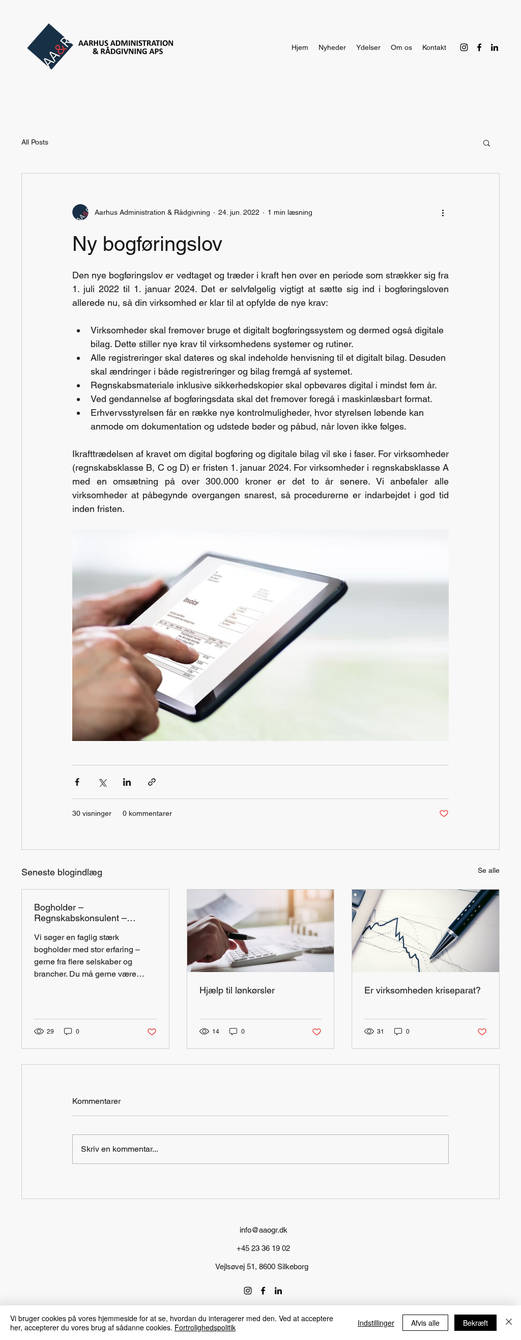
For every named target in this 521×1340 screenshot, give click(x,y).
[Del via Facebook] (77, 782)
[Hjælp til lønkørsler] (260, 931)
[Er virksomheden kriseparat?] (425, 931)
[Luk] (509, 1323)
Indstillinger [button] (376, 1323)
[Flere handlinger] (443, 212)
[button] (486, 142)
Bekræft (475, 1323)
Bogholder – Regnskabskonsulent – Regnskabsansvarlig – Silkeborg (80, 912)
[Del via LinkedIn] (127, 782)
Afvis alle (425, 1323)
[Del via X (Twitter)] (102, 782)
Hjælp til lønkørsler (237, 990)
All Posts (34, 142)
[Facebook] (479, 47)
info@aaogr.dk (263, 1229)
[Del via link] (152, 782)
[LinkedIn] (494, 47)
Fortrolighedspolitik (205, 1327)
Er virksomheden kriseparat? (422, 990)
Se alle (489, 870)
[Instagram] (464, 47)
